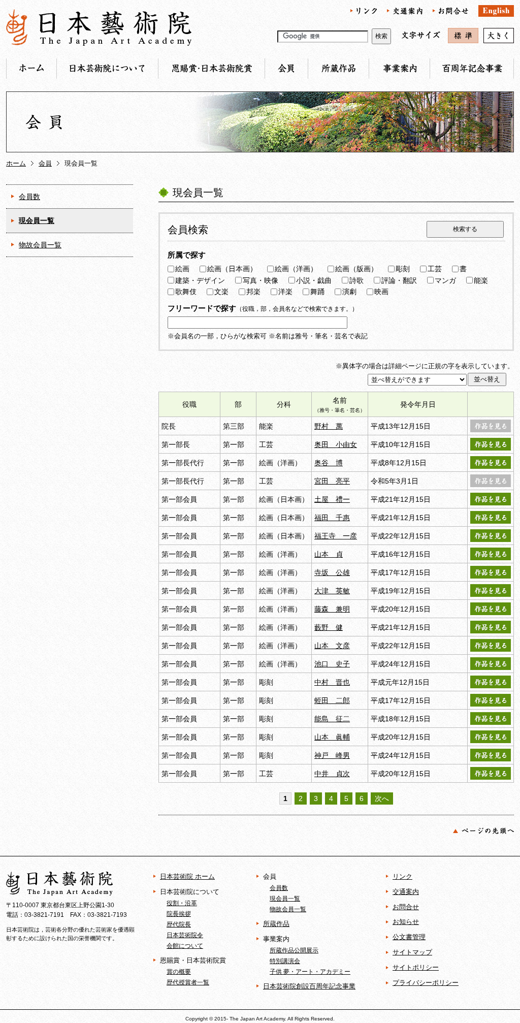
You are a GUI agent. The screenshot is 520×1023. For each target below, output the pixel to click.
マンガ (445, 280)
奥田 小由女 (335, 444)
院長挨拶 (179, 913)
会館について (185, 945)
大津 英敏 (332, 591)
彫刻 (403, 269)
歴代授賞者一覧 (188, 982)
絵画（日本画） (232, 269)
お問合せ (406, 907)
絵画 (182, 269)
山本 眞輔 (332, 737)
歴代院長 (179, 924)
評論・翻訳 (399, 280)
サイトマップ (412, 952)
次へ (382, 798)
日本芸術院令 (185, 935)
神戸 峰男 (332, 755)
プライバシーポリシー (426, 982)
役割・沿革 (182, 903)
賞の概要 (179, 971)
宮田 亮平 (332, 481)
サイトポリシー (416, 967)
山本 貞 (328, 554)
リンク (402, 876)
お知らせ (406, 921)
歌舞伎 (186, 291)
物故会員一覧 (40, 245)
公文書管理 (409, 937)
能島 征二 (332, 719)
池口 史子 (332, 664)
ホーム (16, 163)
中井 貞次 (332, 774)
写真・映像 (260, 280)
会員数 (29, 197)
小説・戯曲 (314, 280)
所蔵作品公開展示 (294, 950)
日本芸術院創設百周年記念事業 (309, 986)
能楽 (481, 280)
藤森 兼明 (332, 609)
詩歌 (356, 280)
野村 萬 (328, 426)
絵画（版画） (356, 269)
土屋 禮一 (332, 499)
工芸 (435, 269)
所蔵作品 (276, 924)
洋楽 (285, 291)
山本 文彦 (332, 646)
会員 (45, 163)
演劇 (349, 291)
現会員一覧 (36, 220)
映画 (381, 291)
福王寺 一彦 (335, 536)
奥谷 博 (328, 463)
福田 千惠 (332, 518)
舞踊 (317, 291)
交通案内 (406, 892)
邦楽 (253, 291)
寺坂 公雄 (332, 572)
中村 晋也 (332, 682)
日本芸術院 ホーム (187, 876)
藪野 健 (328, 627)
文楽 (221, 291)
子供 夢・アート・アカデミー (310, 971)
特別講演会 (285, 960)
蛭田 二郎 (332, 700)
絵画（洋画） (296, 269)
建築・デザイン (200, 280)
